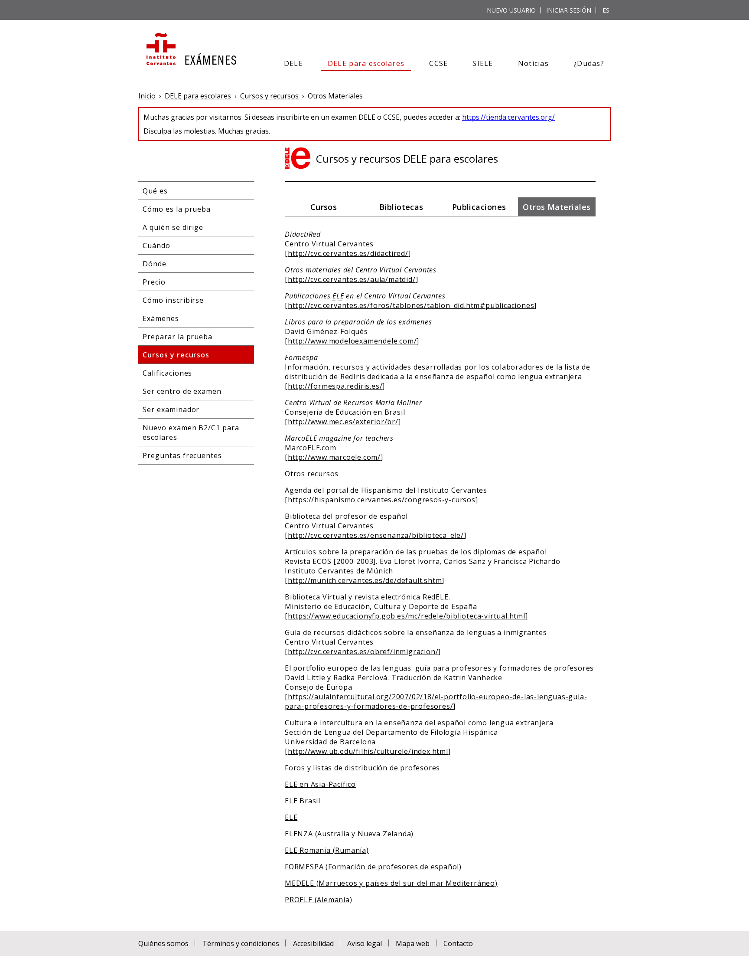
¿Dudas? (588, 63)
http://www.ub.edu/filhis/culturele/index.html (368, 751)
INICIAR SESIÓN (568, 10)
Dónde (154, 263)
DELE (293, 63)
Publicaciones (479, 207)
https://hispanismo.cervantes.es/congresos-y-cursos (381, 499)
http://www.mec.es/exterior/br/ (343, 421)
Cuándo (156, 245)
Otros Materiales (556, 207)
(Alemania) (318, 899)
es (605, 10)
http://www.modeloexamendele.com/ (352, 341)
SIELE (482, 63)
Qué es (155, 191)
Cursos (323, 207)
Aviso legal (364, 943)
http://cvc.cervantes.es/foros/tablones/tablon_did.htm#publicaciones (411, 305)
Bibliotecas (401, 207)
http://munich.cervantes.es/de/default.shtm (365, 580)
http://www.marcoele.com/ (334, 457)
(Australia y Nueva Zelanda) (349, 833)
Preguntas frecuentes (182, 455)
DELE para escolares (366, 63)
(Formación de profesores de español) (373, 866)
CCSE (438, 63)
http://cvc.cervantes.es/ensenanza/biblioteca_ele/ (376, 535)
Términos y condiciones (240, 943)
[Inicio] (190, 50)
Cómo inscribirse (173, 300)
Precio (154, 282)
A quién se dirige (173, 227)
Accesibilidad (313, 943)
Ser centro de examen (182, 391)
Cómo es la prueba (177, 209)
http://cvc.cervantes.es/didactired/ (348, 253)
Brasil (302, 800)
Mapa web (413, 943)
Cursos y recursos (269, 96)
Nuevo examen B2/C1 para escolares (191, 432)
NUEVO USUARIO (511, 10)
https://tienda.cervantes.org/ (508, 117)
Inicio (147, 96)
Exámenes (161, 318)
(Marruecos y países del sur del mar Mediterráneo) (391, 883)
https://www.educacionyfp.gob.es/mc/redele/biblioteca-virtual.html (406, 616)
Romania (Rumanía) (327, 850)
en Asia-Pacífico (320, 784)
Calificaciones (167, 373)
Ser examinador (171, 409)
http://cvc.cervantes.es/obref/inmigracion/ (363, 651)
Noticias (533, 63)
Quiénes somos (163, 943)
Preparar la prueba (177, 336)
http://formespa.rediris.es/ (335, 386)
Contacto (458, 943)
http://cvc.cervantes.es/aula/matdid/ (352, 279)
